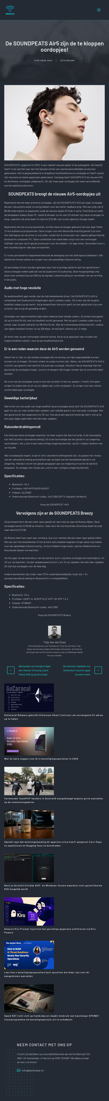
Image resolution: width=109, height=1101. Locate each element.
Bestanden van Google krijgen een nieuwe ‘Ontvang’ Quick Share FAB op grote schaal (35, 670)
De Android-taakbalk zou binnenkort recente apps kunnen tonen (76, 670)
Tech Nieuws (67, 60)
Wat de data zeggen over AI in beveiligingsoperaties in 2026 (41, 758)
